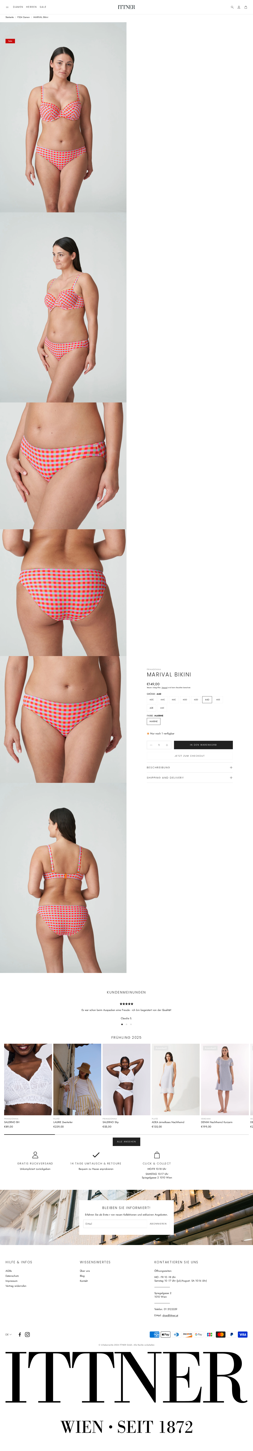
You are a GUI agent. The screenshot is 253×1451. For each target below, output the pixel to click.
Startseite (10, 17)
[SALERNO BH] (28, 1079)
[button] (7, 7)
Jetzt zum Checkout (190, 756)
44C (163, 699)
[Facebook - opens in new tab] (19, 1334)
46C (174, 699)
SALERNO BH (11, 1122)
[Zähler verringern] (151, 745)
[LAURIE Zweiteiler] (77, 1079)
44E (162, 708)
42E (151, 708)
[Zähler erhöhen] (167, 745)
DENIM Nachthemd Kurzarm (217, 1122)
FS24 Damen (23, 17)
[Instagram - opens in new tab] (27, 1334)
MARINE (154, 721)
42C (152, 699)
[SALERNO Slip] (126, 1079)
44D (207, 699)
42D (196, 699)
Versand (164, 687)
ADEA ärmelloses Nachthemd (168, 1122)
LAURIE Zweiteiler (63, 1122)
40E (218, 699)
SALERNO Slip (111, 1122)
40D (185, 699)
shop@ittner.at (170, 1315)
